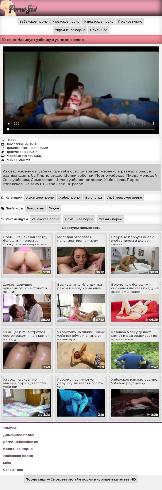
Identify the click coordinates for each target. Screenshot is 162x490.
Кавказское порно (98, 21)
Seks (7, 463)
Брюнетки (93, 198)
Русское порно (130, 21)
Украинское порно (70, 30)
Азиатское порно (40, 198)
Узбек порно (69, 198)
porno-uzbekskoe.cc (20, 442)
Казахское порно (66, 21)
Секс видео (13, 470)
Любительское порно (124, 198)
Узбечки (10, 428)
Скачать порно (110, 219)
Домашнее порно (79, 219)
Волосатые (35, 208)
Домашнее (98, 30)
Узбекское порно (34, 21)
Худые (54, 208)
